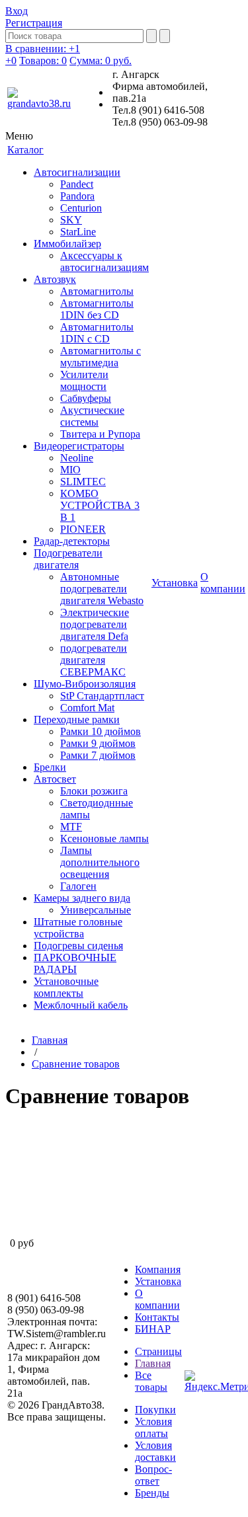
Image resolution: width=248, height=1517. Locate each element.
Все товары (151, 1381)
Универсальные (95, 909)
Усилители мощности (84, 380)
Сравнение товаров (76, 1064)
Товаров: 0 (43, 60)
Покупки (155, 1409)
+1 (42, 48)
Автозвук (55, 279)
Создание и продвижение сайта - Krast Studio (54, 1452)
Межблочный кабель (81, 1005)
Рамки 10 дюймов (100, 731)
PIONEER (83, 529)
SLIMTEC (83, 481)
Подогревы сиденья (78, 945)
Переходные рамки (77, 719)
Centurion (81, 208)
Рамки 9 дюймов (98, 743)
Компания (158, 1269)
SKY (71, 219)
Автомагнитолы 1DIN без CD (97, 309)
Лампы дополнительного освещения (100, 862)
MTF (71, 826)
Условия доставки (155, 1451)
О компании (157, 1299)
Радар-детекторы (72, 541)
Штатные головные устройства (78, 927)
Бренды (152, 1492)
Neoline (76, 457)
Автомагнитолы (97, 291)
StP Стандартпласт (102, 695)
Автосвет (55, 779)
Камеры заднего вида (82, 898)
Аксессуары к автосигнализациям (104, 261)
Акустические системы (92, 416)
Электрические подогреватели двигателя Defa (94, 624)
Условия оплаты (153, 1427)
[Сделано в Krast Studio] (198, 53)
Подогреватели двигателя (68, 558)
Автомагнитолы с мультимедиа (100, 356)
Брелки (50, 767)
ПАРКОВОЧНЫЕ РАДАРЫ (75, 963)
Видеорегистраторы (79, 445)
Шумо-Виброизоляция (85, 683)
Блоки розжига (94, 791)
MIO (70, 469)
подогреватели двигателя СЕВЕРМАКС (93, 660)
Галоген (78, 886)
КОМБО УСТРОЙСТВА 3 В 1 (100, 505)
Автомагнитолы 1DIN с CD (97, 332)
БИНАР (153, 1329)
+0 (11, 60)
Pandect (76, 184)
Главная (49, 1040)
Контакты (157, 1317)
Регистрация (33, 22)
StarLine (78, 231)
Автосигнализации (77, 172)
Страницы (158, 1351)
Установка (158, 1281)
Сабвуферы (85, 398)
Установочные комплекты (66, 987)
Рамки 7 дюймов (98, 755)
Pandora (77, 196)
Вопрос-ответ (153, 1475)
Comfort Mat (87, 707)
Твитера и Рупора (100, 434)
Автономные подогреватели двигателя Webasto (102, 588)
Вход (16, 11)
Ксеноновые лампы (104, 838)
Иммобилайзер (67, 243)
